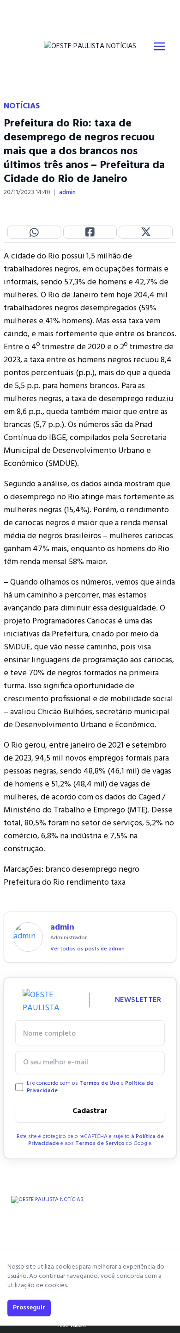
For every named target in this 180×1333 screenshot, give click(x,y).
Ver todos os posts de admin (87, 949)
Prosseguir (29, 1307)
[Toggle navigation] (159, 46)
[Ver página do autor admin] (28, 937)
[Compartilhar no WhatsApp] (34, 232)
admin (67, 192)
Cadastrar (90, 1111)
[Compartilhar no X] (146, 232)
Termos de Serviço (100, 1143)
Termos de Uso (99, 1083)
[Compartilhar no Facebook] (90, 232)
